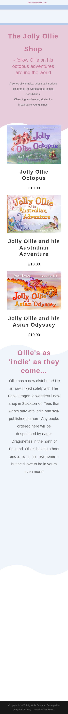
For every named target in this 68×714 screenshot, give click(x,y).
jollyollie (18, 709)
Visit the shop (34, 558)
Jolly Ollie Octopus (35, 705)
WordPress (49, 709)
